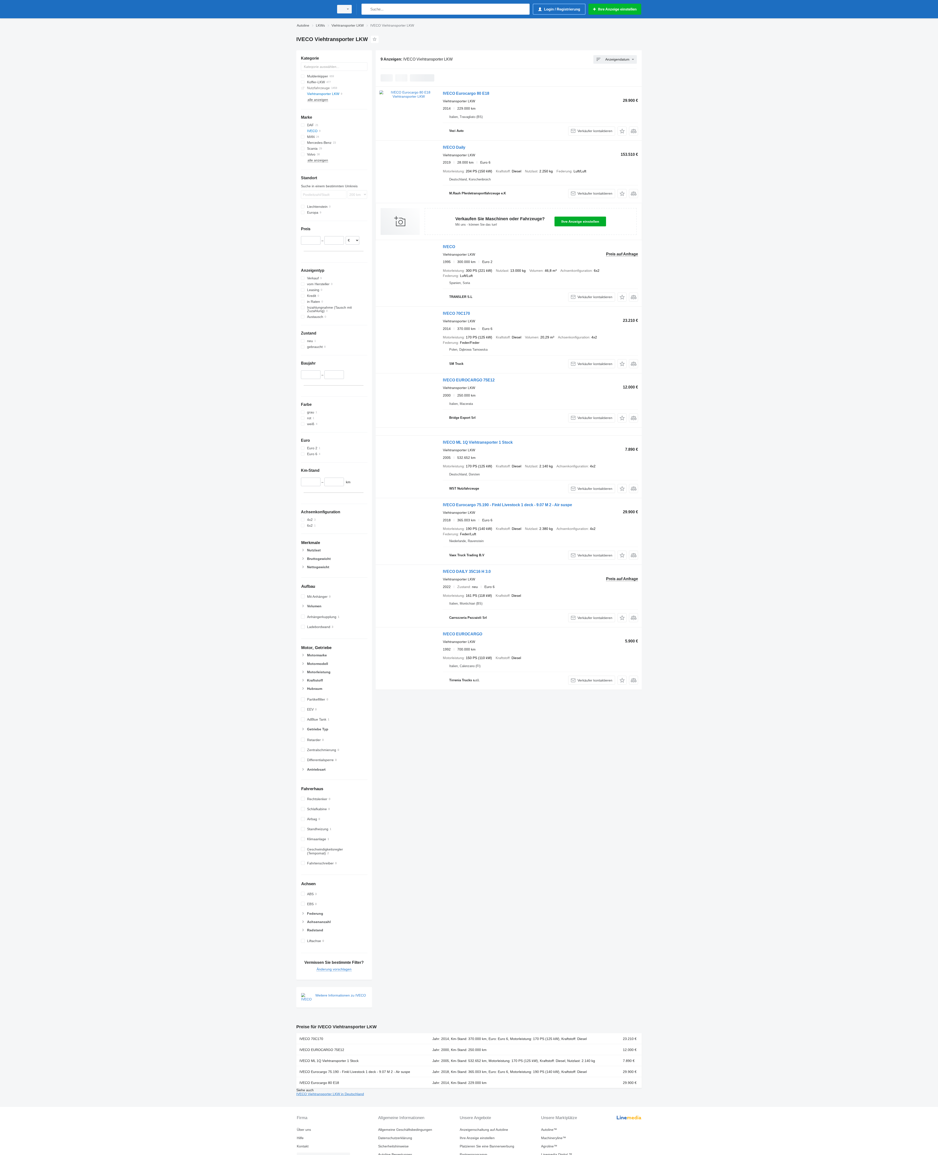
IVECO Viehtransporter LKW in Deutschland (330, 1094)
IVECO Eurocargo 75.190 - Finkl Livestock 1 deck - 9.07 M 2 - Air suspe (507, 505)
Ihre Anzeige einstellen (580, 221)
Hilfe (300, 1138)
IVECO (449, 247)
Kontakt (303, 1146)
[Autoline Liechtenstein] (314, 9)
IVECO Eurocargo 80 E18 (466, 93)
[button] (622, 131)
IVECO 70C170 (456, 313)
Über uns (304, 1130)
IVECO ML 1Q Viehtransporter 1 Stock (478, 442)
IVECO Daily (454, 147)
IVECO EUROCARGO (462, 634)
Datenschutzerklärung (395, 1138)
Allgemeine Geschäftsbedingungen (405, 1130)
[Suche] (366, 9)
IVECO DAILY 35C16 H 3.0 (467, 571)
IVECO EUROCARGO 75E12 (469, 380)
